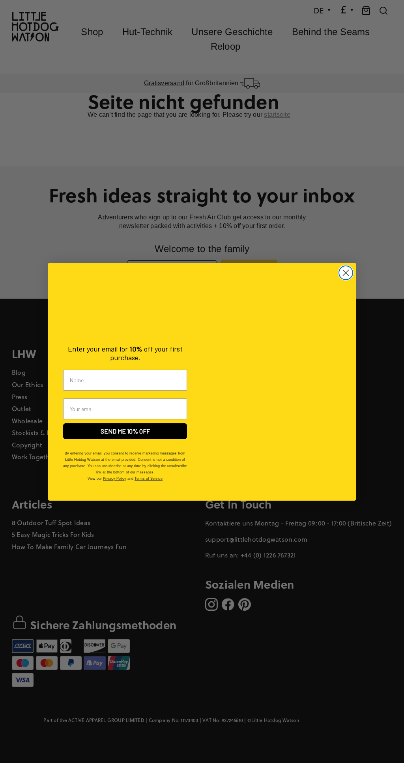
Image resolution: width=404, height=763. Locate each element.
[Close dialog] (346, 273)
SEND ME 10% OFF (125, 431)
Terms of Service (149, 479)
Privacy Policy (114, 479)
